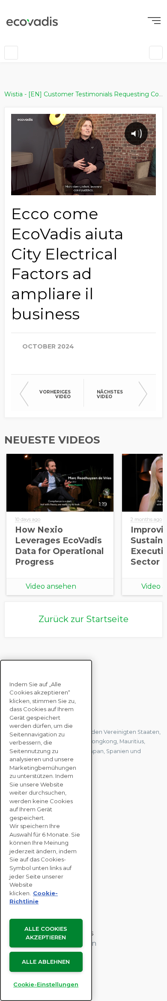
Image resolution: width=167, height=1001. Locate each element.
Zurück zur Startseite (83, 619)
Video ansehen (51, 586)
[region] (46, 830)
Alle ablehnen (46, 961)
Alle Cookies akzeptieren (45, 933)
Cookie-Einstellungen (45, 984)
